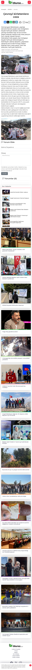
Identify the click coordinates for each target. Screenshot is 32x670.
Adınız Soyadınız (7, 147)
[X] (16, 662)
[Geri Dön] (2, 2)
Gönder (4, 173)
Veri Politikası (16, 654)
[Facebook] (11, 662)
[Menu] (29, 2)
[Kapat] (30, 665)
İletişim (16, 652)
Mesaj (3, 153)
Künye (16, 650)
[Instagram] (20, 662)
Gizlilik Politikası (16, 657)
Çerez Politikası (16, 655)
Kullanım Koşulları (16, 649)
